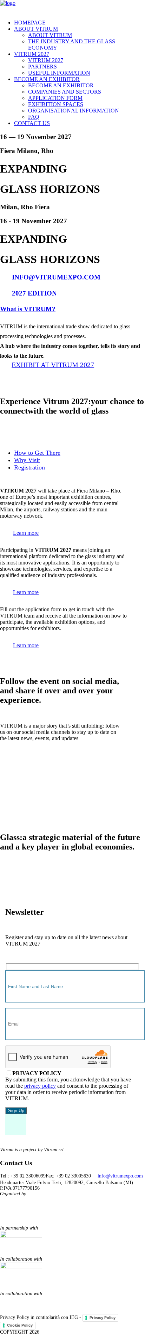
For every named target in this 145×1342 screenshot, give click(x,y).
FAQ (33, 117)
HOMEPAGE (30, 22)
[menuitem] (79, 23)
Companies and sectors (64, 92)
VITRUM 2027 (31, 54)
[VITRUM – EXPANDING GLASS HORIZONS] (72, 7)
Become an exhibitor (47, 79)
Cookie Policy (20, 1325)
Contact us (32, 123)
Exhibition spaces (55, 104)
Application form (55, 98)
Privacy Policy (103, 1317)
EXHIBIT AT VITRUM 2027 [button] (53, 365)
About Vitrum (36, 29)
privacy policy (40, 1086)
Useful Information (59, 73)
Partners (42, 67)
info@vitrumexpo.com (120, 1176)
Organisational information (73, 111)
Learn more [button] (26, 533)
